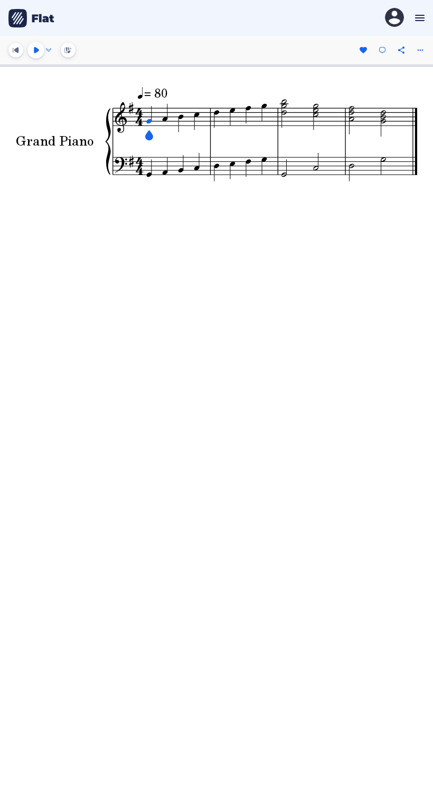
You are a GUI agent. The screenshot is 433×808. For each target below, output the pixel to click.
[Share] (401, 50)
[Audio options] (48, 50)
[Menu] (418, 18)
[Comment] (382, 50)
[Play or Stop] (35, 50)
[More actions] (420, 50)
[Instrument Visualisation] (68, 50)
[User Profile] (394, 18)
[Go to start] (15, 50)
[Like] (363, 50)
